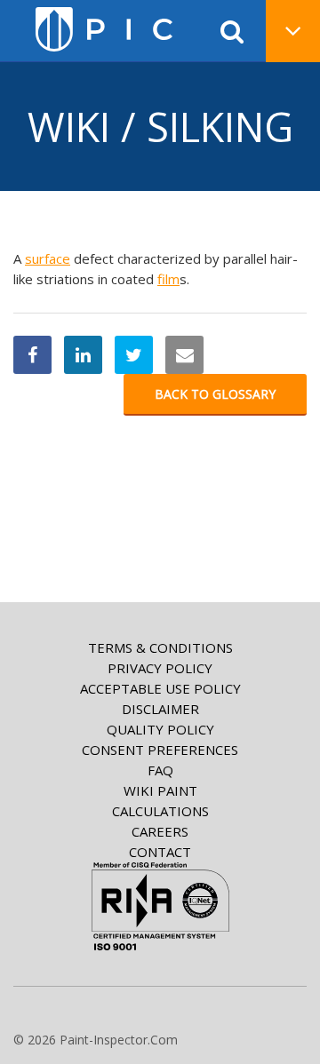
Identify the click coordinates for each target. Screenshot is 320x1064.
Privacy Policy (160, 668)
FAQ (160, 770)
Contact (160, 852)
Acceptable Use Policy (160, 688)
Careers (160, 831)
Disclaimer (160, 709)
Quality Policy (160, 729)
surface (47, 258)
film (168, 279)
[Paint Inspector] (104, 29)
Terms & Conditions (160, 647)
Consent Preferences (160, 749)
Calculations (160, 811)
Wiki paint (160, 790)
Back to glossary (215, 393)
